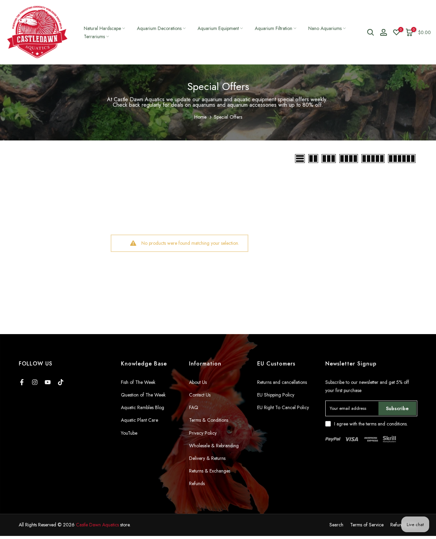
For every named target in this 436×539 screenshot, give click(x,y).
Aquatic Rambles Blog (142, 407)
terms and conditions (386, 423)
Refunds (197, 483)
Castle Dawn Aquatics (97, 524)
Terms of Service (367, 524)
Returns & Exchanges (209, 470)
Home (200, 117)
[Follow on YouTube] (48, 382)
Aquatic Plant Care (139, 420)
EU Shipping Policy (275, 394)
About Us (198, 382)
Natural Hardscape (102, 28)
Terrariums (94, 36)
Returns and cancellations (282, 382)
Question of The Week (143, 394)
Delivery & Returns (207, 458)
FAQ (193, 407)
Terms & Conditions (208, 420)
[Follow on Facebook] (22, 382)
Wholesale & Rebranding (214, 445)
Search (336, 524)
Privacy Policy (203, 433)
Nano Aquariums (325, 28)
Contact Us (200, 394)
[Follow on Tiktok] (61, 382)
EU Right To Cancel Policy (283, 407)
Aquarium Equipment (218, 28)
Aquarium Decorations (159, 28)
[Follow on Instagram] (35, 382)
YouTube (129, 433)
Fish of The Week (138, 382)
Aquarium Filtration (273, 28)
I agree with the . (371, 423)
